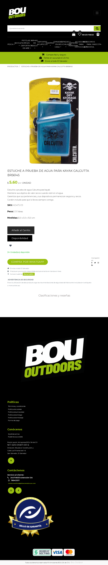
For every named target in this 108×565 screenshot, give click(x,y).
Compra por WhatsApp (27, 261)
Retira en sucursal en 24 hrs (56, 58)
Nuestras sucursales (15, 437)
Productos (12, 66)
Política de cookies (15, 409)
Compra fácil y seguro (56, 55)
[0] (72, 34)
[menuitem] (11, 44)
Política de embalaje (15, 418)
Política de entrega (15, 415)
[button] (10, 245)
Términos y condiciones (16, 406)
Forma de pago (14, 420)
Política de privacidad (16, 412)
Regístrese (88, 35)
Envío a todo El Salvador (56, 61)
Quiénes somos (13, 434)
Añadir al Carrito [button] (21, 230)
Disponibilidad (20, 238)
